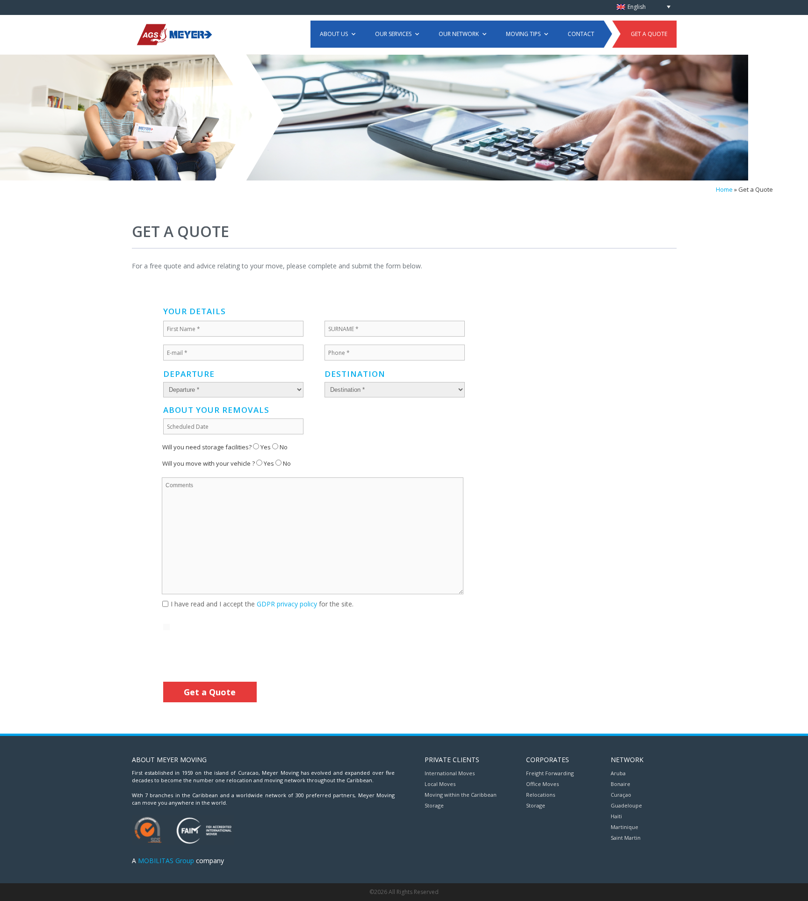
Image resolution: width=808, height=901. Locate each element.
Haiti (616, 816)
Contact (581, 34)
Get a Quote (649, 34)
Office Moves (542, 783)
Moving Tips (523, 34)
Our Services (393, 34)
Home (724, 189)
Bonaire (620, 783)
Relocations (540, 794)
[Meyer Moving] (174, 33)
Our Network (459, 34)
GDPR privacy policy (287, 603)
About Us (334, 34)
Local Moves (440, 783)
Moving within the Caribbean (461, 794)
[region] (404, 873)
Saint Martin (626, 837)
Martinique (624, 826)
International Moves (450, 773)
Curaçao (621, 794)
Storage (434, 805)
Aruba (618, 773)
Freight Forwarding (550, 773)
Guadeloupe (626, 805)
